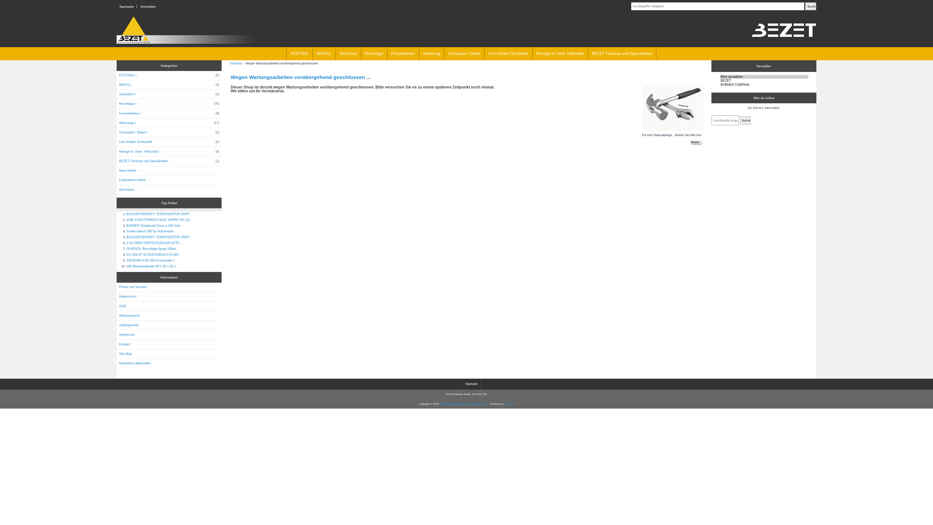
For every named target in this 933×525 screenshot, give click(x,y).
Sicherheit (348, 54)
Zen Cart (509, 403)
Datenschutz (128, 296)
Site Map (125, 354)
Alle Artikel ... (128, 190)
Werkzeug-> (169, 123)
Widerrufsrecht (129, 315)
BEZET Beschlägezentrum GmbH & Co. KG (464, 403)
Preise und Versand (133, 287)
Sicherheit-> (169, 94)
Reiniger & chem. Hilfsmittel (560, 54)
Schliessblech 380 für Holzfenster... (151, 231)
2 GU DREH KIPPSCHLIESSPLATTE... (154, 243)
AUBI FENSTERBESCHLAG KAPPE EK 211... (159, 220)
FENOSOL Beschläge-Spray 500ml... (152, 249)
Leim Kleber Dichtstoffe (508, 54)
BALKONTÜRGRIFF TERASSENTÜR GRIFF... (159, 214)
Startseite (126, 7)
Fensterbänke (403, 54)
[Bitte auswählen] (764, 77)
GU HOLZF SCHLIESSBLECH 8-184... (153, 254)
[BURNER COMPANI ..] (764, 85)
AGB (122, 306)
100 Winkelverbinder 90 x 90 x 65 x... (152, 266)
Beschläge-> (169, 103)
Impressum (127, 334)
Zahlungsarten (129, 325)
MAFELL (324, 54)
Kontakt (124, 344)
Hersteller (763, 66)
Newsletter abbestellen (135, 363)
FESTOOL (300, 54)
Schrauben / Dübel (464, 54)
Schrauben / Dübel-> (169, 132)
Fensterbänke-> (169, 113)
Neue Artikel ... (129, 170)
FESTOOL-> (169, 75)
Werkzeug (432, 54)
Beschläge (374, 54)
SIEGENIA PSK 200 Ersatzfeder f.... (152, 260)
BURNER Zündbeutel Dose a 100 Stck (153, 226)
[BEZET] (764, 81)
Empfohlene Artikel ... (134, 180)
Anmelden (148, 7)
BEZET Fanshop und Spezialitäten (622, 54)
